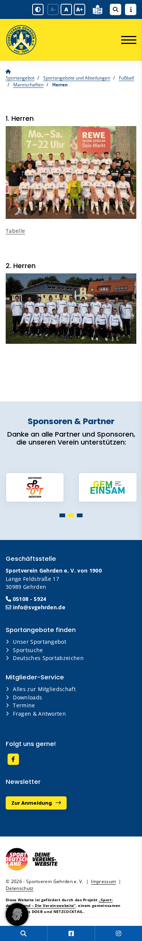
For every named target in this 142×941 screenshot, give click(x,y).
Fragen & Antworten (39, 713)
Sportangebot (20, 78)
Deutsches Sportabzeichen (48, 658)
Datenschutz (20, 888)
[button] (62, 515)
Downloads (27, 697)
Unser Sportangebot (39, 641)
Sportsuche (28, 650)
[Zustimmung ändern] (17, 914)
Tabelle (15, 230)
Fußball (126, 78)
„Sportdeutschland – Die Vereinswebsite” (59, 902)
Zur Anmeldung (31, 803)
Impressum (103, 881)
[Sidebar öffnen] (130, 9)
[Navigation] (125, 40)
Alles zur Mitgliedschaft (44, 689)
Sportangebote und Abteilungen (76, 78)
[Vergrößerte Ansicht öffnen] (71, 172)
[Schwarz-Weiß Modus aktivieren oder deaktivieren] (38, 9)
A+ (79, 9)
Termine (24, 705)
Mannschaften (28, 84)
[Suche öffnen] (115, 9)
